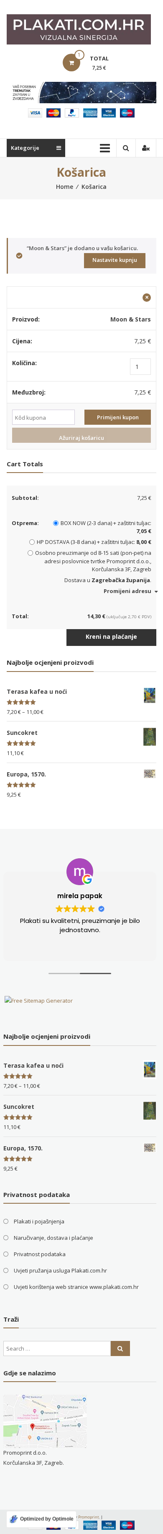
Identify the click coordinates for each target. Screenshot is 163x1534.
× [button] (147, 297)
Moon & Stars (130, 319)
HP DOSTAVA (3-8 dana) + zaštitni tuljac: (94, 542)
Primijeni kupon (118, 417)
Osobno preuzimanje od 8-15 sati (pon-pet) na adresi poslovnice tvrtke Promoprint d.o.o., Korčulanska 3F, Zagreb (93, 561)
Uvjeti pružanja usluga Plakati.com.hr (60, 1270)
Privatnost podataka (40, 1254)
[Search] (120, 1348)
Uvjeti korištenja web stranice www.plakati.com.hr (76, 1287)
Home (64, 187)
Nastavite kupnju (114, 260)
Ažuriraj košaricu (81, 438)
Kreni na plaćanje (111, 636)
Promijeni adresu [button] (127, 591)
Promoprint (88, 1517)
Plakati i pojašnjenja (39, 1221)
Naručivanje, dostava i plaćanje (53, 1237)
